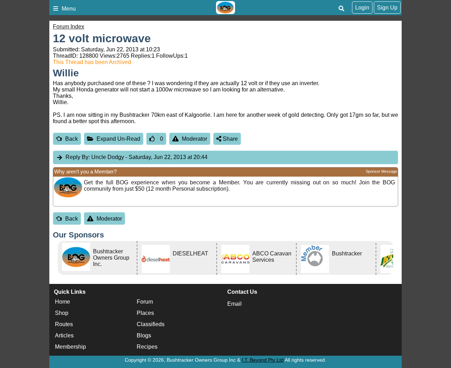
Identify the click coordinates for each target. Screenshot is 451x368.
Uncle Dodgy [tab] (137, 157)
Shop (61, 313)
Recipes (147, 347)
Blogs (144, 336)
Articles (64, 336)
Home (62, 302)
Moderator (194, 139)
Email (234, 304)
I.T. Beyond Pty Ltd (263, 360)
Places (145, 313)
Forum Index (68, 27)
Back (71, 139)
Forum (145, 302)
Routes (64, 325)
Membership (70, 347)
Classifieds (151, 325)
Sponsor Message (381, 171)
